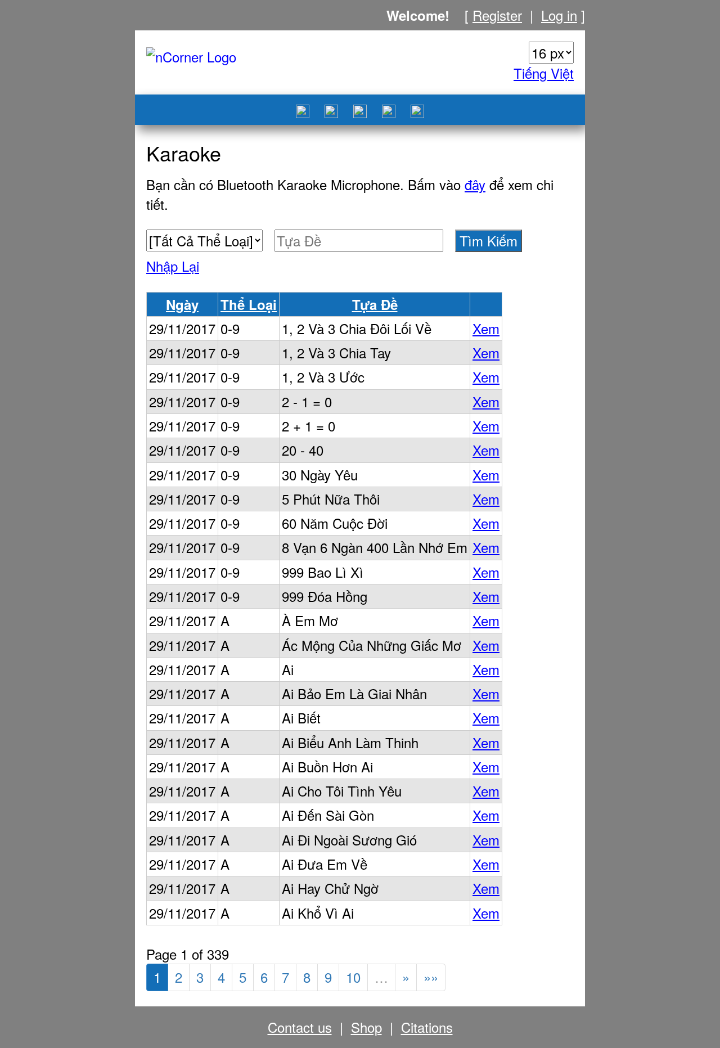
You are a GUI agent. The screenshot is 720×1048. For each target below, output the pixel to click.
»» (431, 977)
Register (497, 15)
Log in (559, 15)
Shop (366, 1027)
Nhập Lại (172, 266)
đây (475, 184)
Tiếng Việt (544, 73)
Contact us (300, 1027)
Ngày (182, 304)
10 (353, 977)
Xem (486, 328)
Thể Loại (248, 304)
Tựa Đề (375, 304)
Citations (427, 1027)
